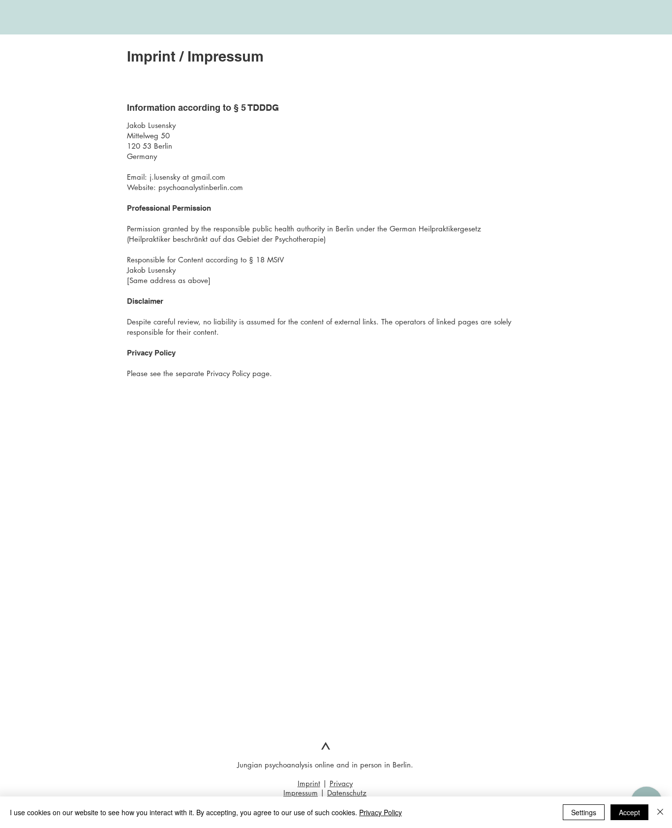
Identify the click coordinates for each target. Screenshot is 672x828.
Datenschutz (347, 792)
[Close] (660, 812)
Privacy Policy (380, 812)
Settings (583, 812)
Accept (629, 812)
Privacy (341, 783)
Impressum (300, 792)
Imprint (309, 783)
